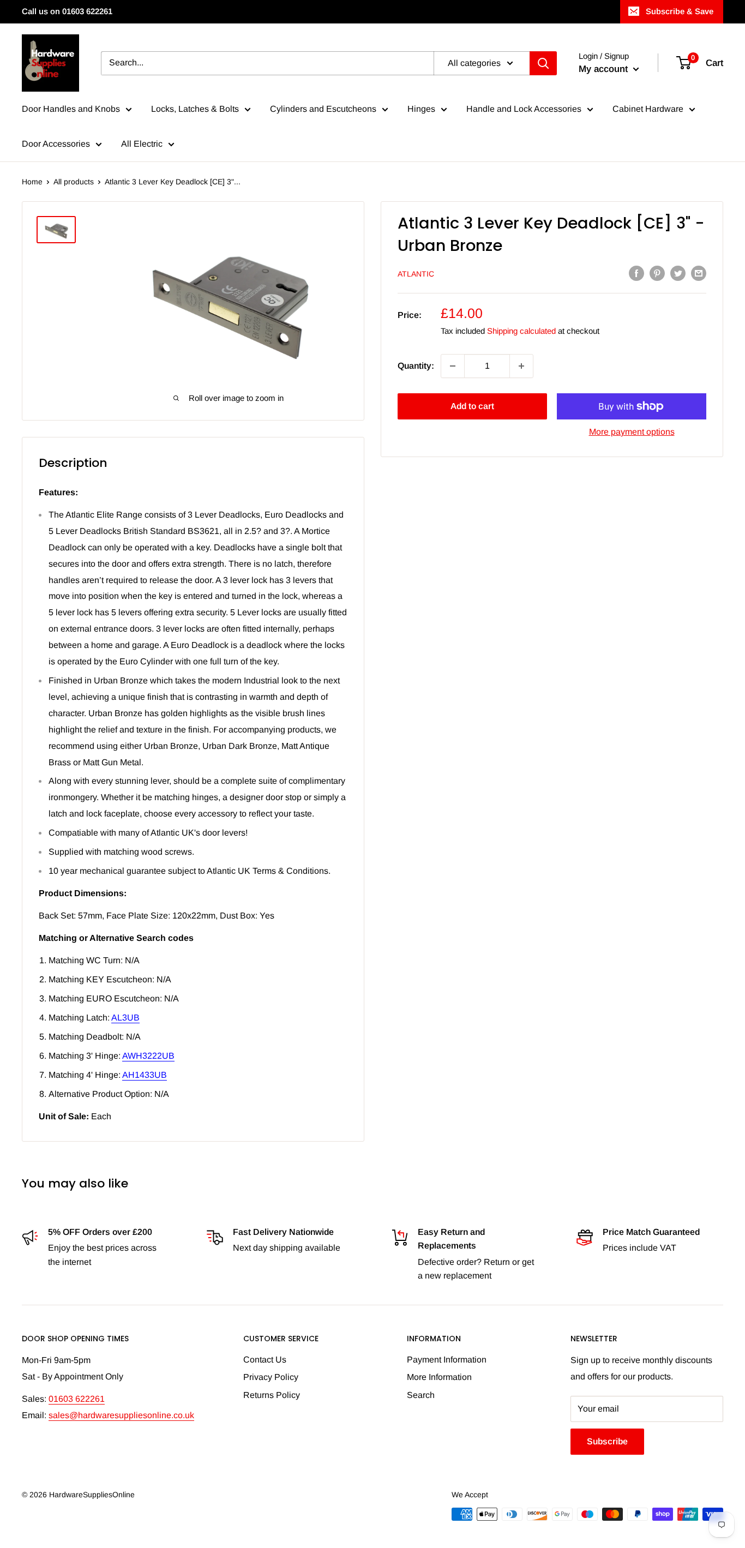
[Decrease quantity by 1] (452, 366)
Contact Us (264, 1359)
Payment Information (446, 1359)
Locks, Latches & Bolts (195, 108)
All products (73, 181)
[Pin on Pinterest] (657, 273)
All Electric (142, 143)
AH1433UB (144, 1074)
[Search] (543, 63)
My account (604, 69)
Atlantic (416, 273)
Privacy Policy (270, 1377)
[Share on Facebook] (636, 273)
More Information (439, 1377)
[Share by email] (698, 273)
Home (32, 181)
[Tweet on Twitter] (678, 273)
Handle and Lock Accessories (523, 108)
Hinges (421, 108)
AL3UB (125, 1017)
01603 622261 (77, 1398)
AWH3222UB (148, 1055)
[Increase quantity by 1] (521, 366)
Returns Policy (271, 1395)
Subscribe (607, 1441)
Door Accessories (56, 143)
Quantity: (416, 365)
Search (421, 1395)
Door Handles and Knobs (71, 108)
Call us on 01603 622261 (67, 11)
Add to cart (472, 406)
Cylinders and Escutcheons (323, 108)
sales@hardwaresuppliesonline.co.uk (121, 1415)
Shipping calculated (521, 330)
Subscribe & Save (679, 11)
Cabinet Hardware (647, 108)
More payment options (632, 431)
